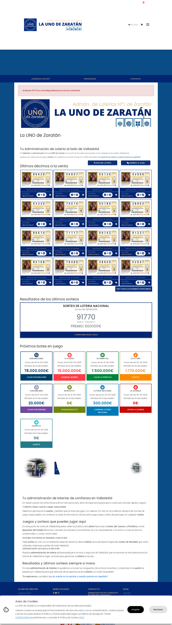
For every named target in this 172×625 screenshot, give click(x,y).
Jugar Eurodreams (36, 409)
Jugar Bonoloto (69, 409)
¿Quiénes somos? (24, 593)
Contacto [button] (135, 78)
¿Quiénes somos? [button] (40, 78)
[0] (143, 24)
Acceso (134, 24)
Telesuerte (126, 593)
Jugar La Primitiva (103, 377)
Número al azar (137, 162)
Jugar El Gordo (69, 377)
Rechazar (158, 609)
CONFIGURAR (22, 617)
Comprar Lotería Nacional (102, 411)
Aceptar (135, 609)
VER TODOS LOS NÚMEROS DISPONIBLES (133, 289)
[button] (28, 117)
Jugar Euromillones (36, 377)
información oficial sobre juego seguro (85, 514)
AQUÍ (81, 617)
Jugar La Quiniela (135, 409)
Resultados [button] (90, 78)
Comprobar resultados (86, 334)
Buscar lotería (103, 162)
